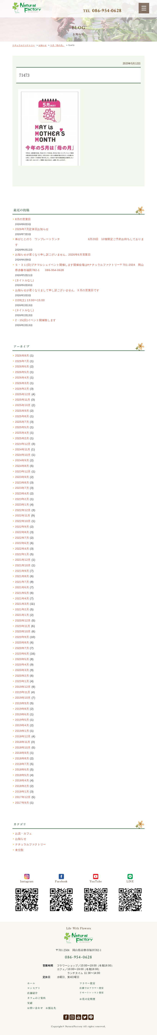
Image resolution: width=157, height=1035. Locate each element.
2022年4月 (22, 548)
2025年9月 (22, 410)
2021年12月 (23, 559)
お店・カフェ (23, 833)
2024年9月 (22, 460)
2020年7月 (22, 648)
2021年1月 (22, 614)
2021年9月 (22, 570)
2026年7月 (22, 361)
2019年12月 (23, 686)
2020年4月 (22, 664)
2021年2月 (22, 609)
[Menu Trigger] (144, 8)
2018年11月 (22, 741)
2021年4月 (22, 598)
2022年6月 (22, 543)
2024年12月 (23, 443)
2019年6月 (22, 714)
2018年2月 (22, 786)
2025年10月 (23, 405)
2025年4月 (22, 432)
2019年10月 (23, 697)
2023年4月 (22, 493)
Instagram (72, 1017)
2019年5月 (22, 719)
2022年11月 (22, 515)
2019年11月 (22, 692)
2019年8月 (22, 708)
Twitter (84, 1017)
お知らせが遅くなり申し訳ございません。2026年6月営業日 (53, 254)
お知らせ (20, 838)
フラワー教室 (87, 983)
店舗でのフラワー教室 (91, 988)
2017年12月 (23, 797)
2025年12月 (23, 394)
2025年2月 (22, 438)
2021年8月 (22, 576)
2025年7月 (22, 421)
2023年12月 (23, 471)
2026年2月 (22, 388)
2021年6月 (22, 587)
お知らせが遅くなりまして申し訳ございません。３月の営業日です (57, 290)
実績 (29, 1003)
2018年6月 (22, 769)
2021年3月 (22, 603)
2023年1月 (22, 504)
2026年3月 (22, 383)
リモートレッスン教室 (91, 993)
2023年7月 (22, 487)
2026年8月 (22, 355)
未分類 (19, 849)
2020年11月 (22, 626)
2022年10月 (23, 521)
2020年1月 (22, 681)
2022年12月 (23, 510)
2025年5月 (22, 427)
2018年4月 (22, 780)
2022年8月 (22, 532)
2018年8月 (22, 758)
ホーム (31, 983)
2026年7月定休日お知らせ (32, 229)
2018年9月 (22, 752)
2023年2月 (22, 499)
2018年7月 (22, 763)
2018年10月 (23, 747)
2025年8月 (22, 416)
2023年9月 (22, 477)
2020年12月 (23, 620)
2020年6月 (22, 653)
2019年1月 (22, 730)
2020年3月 (22, 670)
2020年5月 (22, 659)
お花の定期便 (87, 999)
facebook (66, 1017)
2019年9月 (22, 703)
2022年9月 (22, 526)
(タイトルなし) (24, 280)
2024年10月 (23, 454)
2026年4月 (22, 377)
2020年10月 (23, 631)
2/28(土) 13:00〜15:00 (30, 300)
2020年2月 (22, 675)
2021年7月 (22, 581)
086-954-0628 (78, 957)
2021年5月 (22, 592)
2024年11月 (22, 449)
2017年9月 (22, 802)
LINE (91, 1017)
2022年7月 (22, 537)
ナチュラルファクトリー (26, 7)
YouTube (78, 1017)
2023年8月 (22, 482)
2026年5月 (22, 372)
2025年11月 (22, 399)
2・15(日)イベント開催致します (35, 320)
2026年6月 (22, 366)
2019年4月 (22, 725)
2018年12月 (23, 736)
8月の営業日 (23, 219)
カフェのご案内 (36, 998)
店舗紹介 (32, 993)
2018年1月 (22, 791)
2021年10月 (23, 565)
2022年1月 (22, 554)
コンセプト (33, 988)
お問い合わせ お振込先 (41, 1008)
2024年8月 (22, 465)
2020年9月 (22, 636)
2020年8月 (22, 642)
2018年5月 (22, 775)
